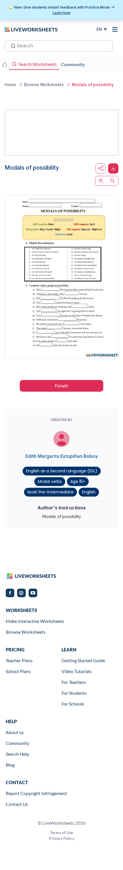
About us (15, 732)
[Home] (31, 29)
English (89, 492)
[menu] (115, 29)
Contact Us (17, 804)
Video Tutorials (76, 671)
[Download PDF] (113, 168)
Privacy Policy (61, 838)
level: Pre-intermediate (50, 492)
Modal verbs (50, 481)
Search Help (17, 754)
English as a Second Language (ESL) (61, 471)
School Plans (18, 671)
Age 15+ (77, 481)
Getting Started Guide (83, 660)
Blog (10, 764)
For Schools (72, 703)
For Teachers (73, 682)
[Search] (11, 45)
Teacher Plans (19, 660)
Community (17, 743)
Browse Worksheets (25, 632)
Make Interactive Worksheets (35, 621)
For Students (74, 693)
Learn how (61, 13)
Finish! (61, 385)
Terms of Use (61, 832)
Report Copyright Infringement (36, 793)
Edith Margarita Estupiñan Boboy (61, 456)
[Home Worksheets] (4, 64)
